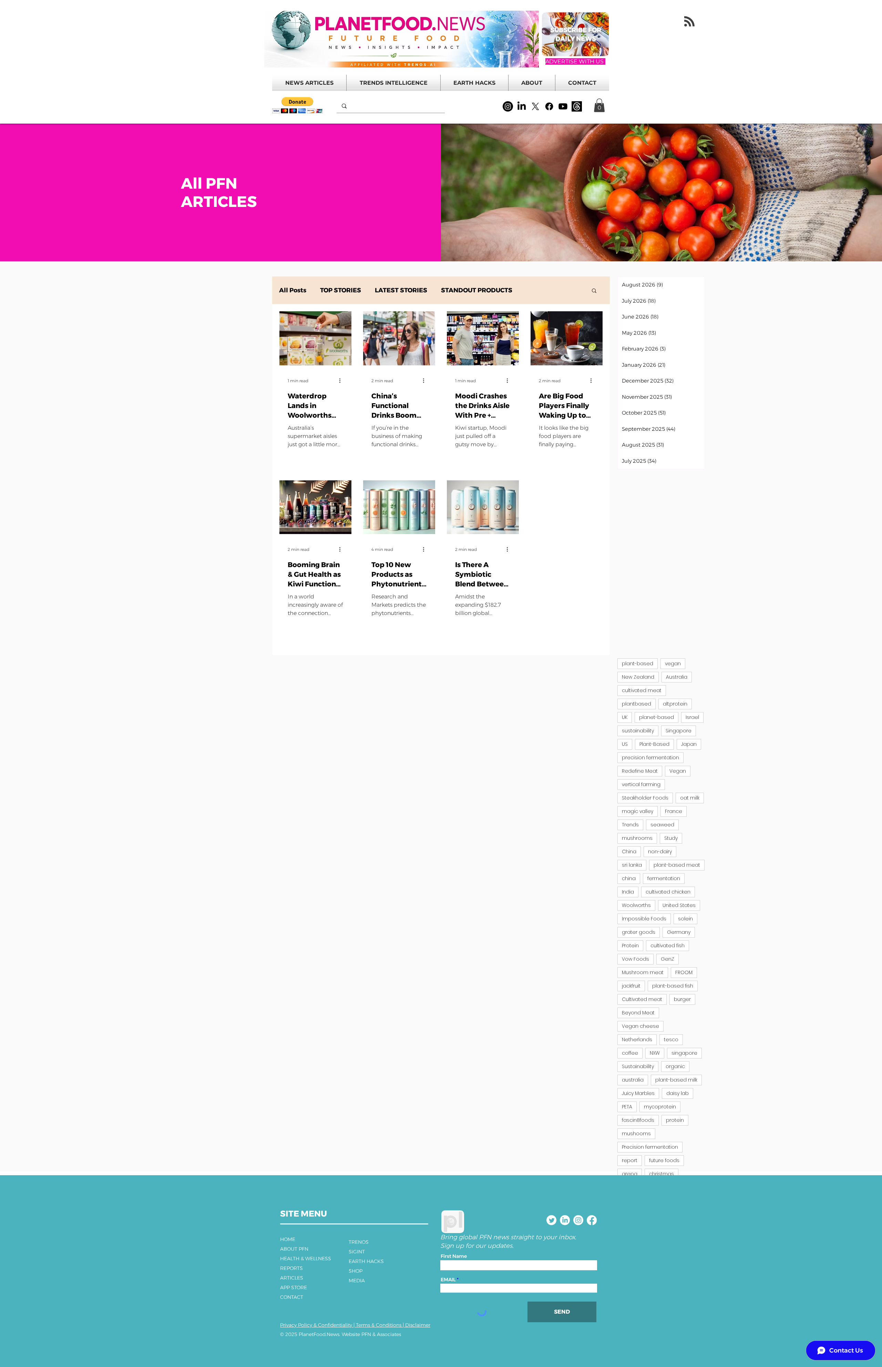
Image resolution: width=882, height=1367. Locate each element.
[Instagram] (508, 106)
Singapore (678, 730)
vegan (673, 663)
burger (682, 999)
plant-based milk (676, 1079)
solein (685, 918)
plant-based (637, 663)
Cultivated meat (642, 999)
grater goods (638, 932)
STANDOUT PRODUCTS (476, 290)
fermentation (663, 878)
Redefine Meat (640, 771)
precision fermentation (650, 757)
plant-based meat (677, 865)
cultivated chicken (668, 891)
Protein (630, 945)
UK (624, 717)
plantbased (636, 703)
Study (671, 838)
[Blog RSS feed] (689, 21)
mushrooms (637, 838)
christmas (661, 1173)
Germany (678, 932)
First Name (454, 1256)
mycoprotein (660, 1106)
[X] (535, 106)
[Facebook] (549, 106)
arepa (629, 1173)
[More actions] (342, 381)
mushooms (636, 1133)
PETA (627, 1106)
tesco (671, 1039)
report (629, 1160)
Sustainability (638, 1066)
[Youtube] (563, 106)
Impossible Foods (644, 918)
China (629, 851)
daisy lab (677, 1093)
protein (675, 1120)
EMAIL (448, 1279)
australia (633, 1079)
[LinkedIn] (521, 106)
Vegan (677, 771)
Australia (676, 677)
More (534, 290)
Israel (692, 717)
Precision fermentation (650, 1147)
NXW (655, 1053)
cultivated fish (667, 945)
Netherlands (637, 1039)
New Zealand (638, 677)
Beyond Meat (638, 1012)
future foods (664, 1160)
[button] (297, 105)
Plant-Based (654, 744)
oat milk (689, 797)
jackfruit (631, 985)
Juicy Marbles (638, 1093)
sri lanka (632, 865)
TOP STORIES (340, 290)
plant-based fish (672, 985)
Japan (689, 744)
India (628, 891)
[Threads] (577, 106)
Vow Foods (635, 959)
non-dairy (660, 851)
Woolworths (636, 905)
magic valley (637, 811)
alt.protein (675, 703)
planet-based (656, 717)
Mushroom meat (643, 972)
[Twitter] (551, 1220)
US (625, 744)
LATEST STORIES (401, 290)
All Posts (292, 290)
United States (679, 905)
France (673, 811)
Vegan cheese (640, 1026)
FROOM (684, 972)
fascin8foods (638, 1120)
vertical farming (641, 784)
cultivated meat (642, 690)
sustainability (638, 730)
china (629, 878)
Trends (630, 824)
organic (675, 1066)
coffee (630, 1053)
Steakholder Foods (645, 797)
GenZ (667, 959)
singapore (684, 1053)
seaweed (662, 824)
